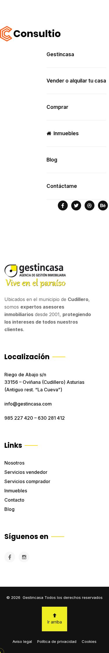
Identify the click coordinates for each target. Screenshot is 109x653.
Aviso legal (22, 641)
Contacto (14, 500)
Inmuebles (15, 491)
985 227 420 (18, 418)
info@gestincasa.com (28, 404)
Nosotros (14, 463)
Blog (9, 509)
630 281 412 (51, 418)
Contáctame (62, 186)
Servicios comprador (27, 481)
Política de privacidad (56, 641)
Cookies (89, 641)
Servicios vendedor (25, 472)
